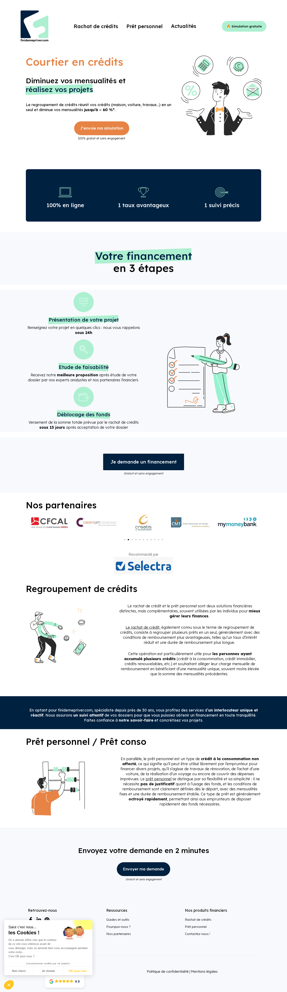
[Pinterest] (46, 919)
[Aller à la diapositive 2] (128, 539)
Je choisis (48, 971)
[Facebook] (30, 919)
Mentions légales (204, 971)
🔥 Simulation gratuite (244, 26)
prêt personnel (158, 778)
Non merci (19, 971)
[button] (30, 525)
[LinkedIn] (38, 919)
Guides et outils (117, 920)
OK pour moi (78, 971)
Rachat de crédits (198, 920)
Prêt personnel (196, 927)
